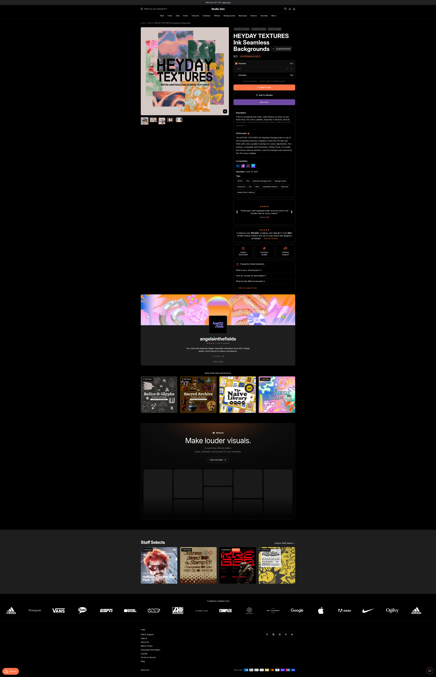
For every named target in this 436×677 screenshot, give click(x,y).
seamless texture (270, 186)
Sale (177, 16)
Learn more (226, 2)
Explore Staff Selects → (285, 543)
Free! (170, 16)
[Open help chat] (430, 671)
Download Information (150, 650)
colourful (241, 186)
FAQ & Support (147, 634)
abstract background (262, 181)
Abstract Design (275, 29)
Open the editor (218, 460)
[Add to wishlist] (174, 379)
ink (250, 186)
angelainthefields (218, 339)
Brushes (264, 16)
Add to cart (265, 87)
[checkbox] (264, 63)
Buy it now (264, 102)
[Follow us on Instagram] (279, 634)
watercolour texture (246, 192)
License (144, 653)
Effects (217, 16)
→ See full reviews (269, 238)
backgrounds (280, 181)
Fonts (185, 16)
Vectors (253, 16)
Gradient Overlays (259, 29)
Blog (143, 661)
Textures (195, 16)
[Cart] (294, 9)
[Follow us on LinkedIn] (292, 634)
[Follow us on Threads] (273, 634)
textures (284, 186)
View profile (218, 362)
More (273, 16)
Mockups (243, 16)
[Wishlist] (285, 9)
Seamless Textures (242, 29)
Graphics (206, 16)
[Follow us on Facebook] (267, 634)
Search (144, 638)
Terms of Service (148, 657)
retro (257, 186)
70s (247, 181)
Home (143, 23)
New (162, 16)
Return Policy (146, 646)
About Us (145, 642)
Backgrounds (229, 16)
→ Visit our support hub (246, 288)
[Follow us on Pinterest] (286, 634)
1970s (239, 181)
